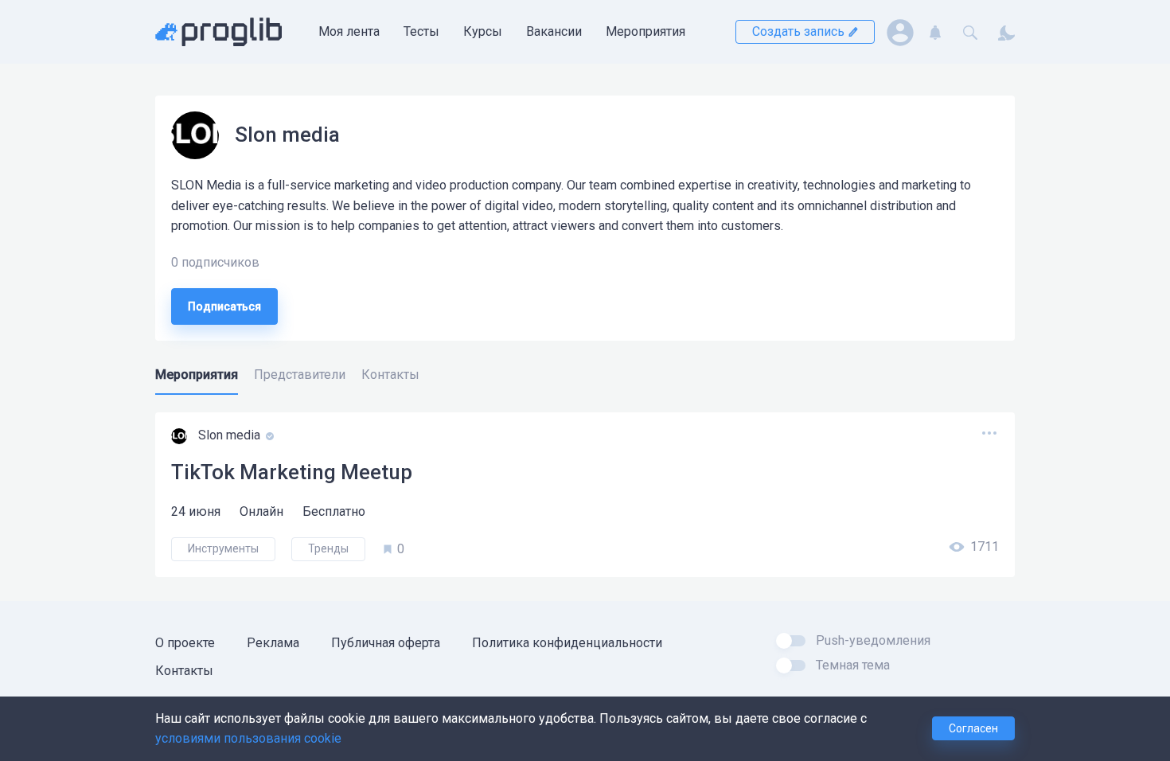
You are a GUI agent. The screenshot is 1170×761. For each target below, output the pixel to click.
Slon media (230, 435)
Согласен (973, 728)
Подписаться (224, 306)
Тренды (328, 548)
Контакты (184, 670)
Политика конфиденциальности (567, 642)
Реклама (273, 642)
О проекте (185, 642)
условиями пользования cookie (248, 738)
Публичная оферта (385, 642)
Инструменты (223, 548)
